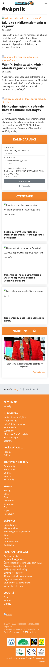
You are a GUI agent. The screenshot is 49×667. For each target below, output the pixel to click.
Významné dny (11, 541)
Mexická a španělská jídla (16, 434)
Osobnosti (9, 504)
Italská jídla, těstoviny (14, 424)
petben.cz (34, 632)
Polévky (7, 406)
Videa (6, 538)
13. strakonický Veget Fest (15, 160)
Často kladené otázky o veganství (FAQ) (23, 562)
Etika (6, 493)
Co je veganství (11, 556)
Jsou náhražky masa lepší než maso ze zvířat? (24, 319)
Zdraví (7, 497)
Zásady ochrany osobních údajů (20, 658)
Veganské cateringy (13, 586)
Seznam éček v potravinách (17, 582)
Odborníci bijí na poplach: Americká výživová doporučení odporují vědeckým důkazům (22, 277)
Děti (6, 507)
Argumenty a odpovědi (15, 566)
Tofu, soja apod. (12, 437)
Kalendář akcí (10, 525)
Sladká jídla (9, 469)
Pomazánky (9, 466)
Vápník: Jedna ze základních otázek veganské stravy (23, 66)
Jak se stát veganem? (14, 559)
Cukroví (7, 472)
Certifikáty (9, 545)
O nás (7, 597)
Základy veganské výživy (15, 569)
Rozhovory (9, 513)
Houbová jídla (11, 420)
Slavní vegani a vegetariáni (17, 531)
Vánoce (7, 476)
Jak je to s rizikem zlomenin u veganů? (24, 24)
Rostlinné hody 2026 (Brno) (16, 150)
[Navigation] (45, 2)
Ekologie (8, 490)
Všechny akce (24, 181)
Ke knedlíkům (10, 427)
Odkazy (7, 603)
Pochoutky (9, 479)
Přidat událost (11, 528)
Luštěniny (8, 430)
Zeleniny (8, 440)
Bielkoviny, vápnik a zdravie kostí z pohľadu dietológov (23, 108)
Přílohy (7, 451)
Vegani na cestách (13, 579)
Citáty (7, 535)
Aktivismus (9, 500)
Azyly (6, 510)
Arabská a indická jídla (15, 417)
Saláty (7, 455)
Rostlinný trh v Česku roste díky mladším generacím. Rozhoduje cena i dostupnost (24, 234)
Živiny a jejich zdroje (14, 572)
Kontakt (8, 600)
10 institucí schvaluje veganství (19, 576)
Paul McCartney (39, 372)
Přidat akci (26, 186)
